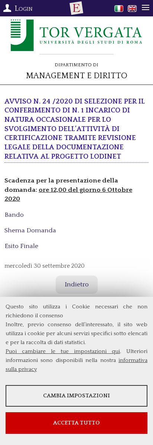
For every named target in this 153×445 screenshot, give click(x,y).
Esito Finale (21, 246)
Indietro (77, 284)
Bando (14, 215)
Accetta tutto (76, 423)
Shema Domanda (30, 230)
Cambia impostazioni (76, 395)
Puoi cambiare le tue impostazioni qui (63, 351)
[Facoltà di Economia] (76, 8)
